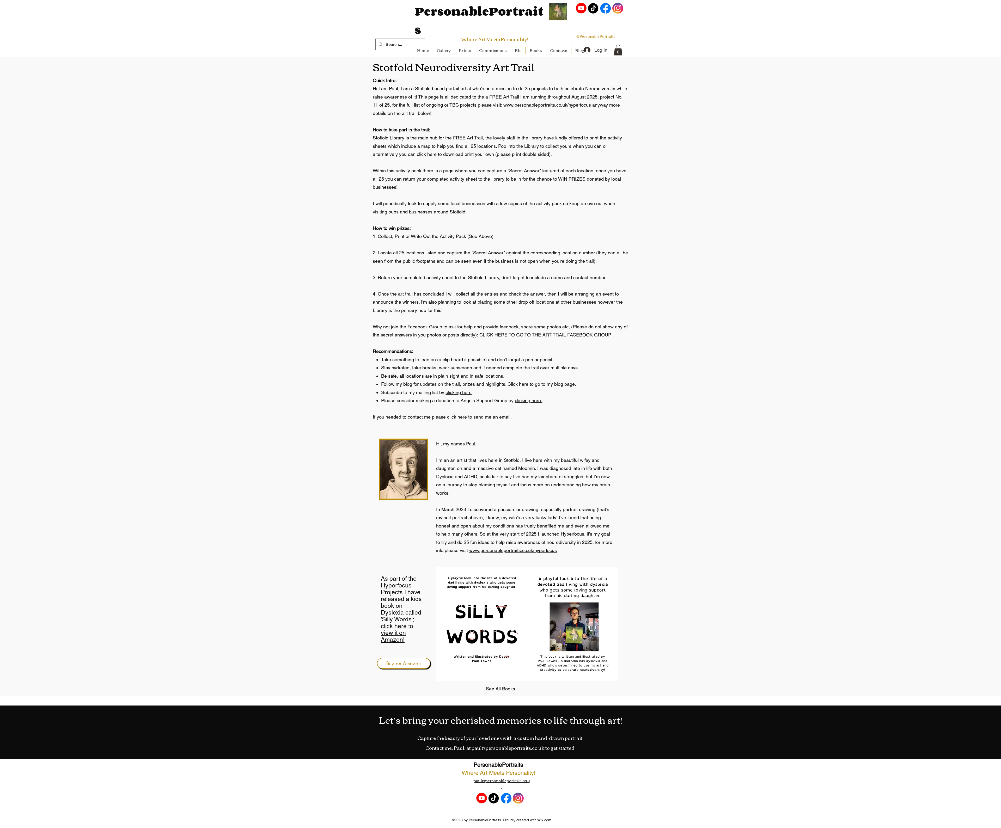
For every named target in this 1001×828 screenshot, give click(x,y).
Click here (518, 384)
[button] (618, 50)
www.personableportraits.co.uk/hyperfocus (547, 105)
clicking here (458, 392)
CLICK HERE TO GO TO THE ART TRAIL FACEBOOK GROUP (545, 335)
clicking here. (528, 400)
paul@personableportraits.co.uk (508, 747)
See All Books (500, 688)
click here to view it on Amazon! (397, 633)
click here (427, 154)
